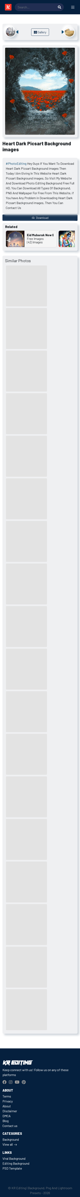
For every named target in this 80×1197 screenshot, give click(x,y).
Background (10, 1139)
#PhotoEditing (16, 163)
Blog (5, 1121)
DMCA (6, 1116)
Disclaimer (9, 1111)
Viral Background (13, 1158)
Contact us (9, 1126)
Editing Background (15, 1163)
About (6, 1106)
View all (7, 1144)
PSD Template (12, 1168)
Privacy (7, 1101)
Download (41, 217)
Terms (6, 1096)
